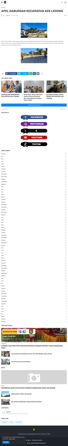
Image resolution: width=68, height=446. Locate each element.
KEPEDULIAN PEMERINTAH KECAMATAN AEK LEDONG (10, 95)
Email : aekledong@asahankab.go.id (36, 443)
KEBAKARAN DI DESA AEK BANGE (21, 394)
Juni (34, 159)
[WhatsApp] (30, 73)
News (11, 422)
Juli (34, 156)
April (34, 164)
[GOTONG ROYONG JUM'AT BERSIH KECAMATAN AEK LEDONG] (56, 87)
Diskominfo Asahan (37, 440)
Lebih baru (5, 109)
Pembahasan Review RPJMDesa (21, 361)
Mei (34, 161)
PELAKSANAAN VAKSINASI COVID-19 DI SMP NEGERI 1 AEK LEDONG (31, 354)
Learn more (12, 439)
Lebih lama (63, 109)
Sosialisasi (18, 422)
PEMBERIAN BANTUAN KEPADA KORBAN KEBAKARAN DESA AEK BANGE (28, 388)
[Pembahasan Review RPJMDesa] (5, 362)
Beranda (3, 7)
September (34, 181)
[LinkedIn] (34, 73)
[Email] (37, 73)
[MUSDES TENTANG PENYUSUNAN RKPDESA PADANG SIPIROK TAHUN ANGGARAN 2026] (34, 335)
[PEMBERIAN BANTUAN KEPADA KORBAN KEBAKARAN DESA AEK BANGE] (34, 377)
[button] (2, 2)
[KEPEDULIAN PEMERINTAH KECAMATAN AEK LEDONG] (11, 87)
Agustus (34, 153)
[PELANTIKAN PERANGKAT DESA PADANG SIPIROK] (5, 402)
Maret (34, 166)
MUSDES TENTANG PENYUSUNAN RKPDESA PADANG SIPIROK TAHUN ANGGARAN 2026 (32, 347)
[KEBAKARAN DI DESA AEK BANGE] (5, 394)
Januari (34, 171)
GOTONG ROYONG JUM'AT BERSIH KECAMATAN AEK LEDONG (55, 96)
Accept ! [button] (6, 442)
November (34, 176)
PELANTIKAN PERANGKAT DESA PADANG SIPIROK (26, 402)
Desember (34, 174)
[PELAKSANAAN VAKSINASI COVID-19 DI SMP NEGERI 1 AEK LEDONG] (5, 354)
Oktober (34, 179)
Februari (34, 169)
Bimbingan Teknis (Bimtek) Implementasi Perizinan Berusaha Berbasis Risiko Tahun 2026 (33, 97)
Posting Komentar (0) (34, 105)
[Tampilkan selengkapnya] (41, 73)
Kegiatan (4, 422)
